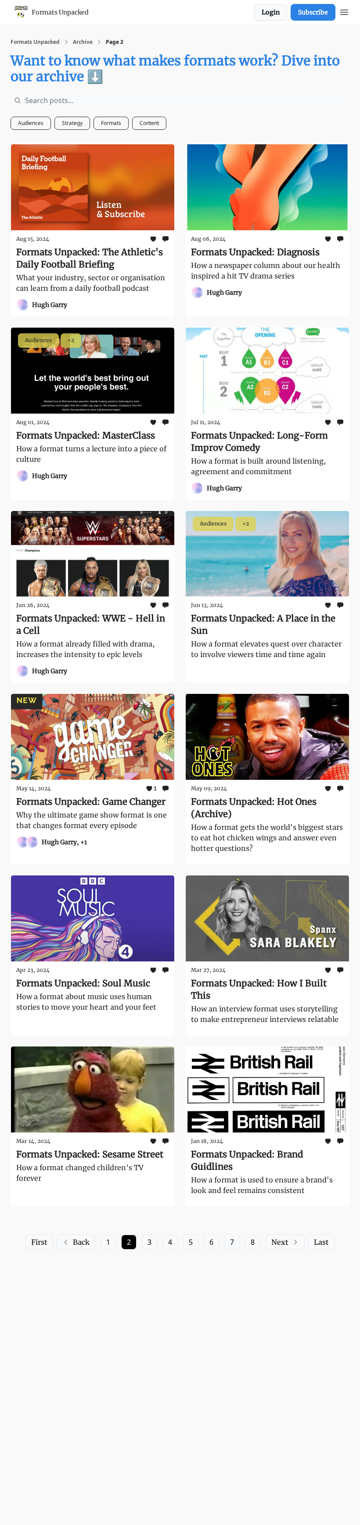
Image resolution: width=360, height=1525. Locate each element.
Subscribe (313, 12)
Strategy (72, 123)
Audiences (30, 123)
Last (321, 1242)
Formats (111, 123)
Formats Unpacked (35, 42)
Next (279, 1242)
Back (81, 1242)
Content (149, 123)
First (39, 1242)
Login (271, 12)
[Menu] (344, 11)
